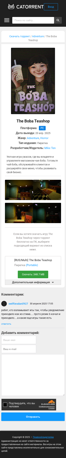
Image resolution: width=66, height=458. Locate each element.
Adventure (38, 36)
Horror (44, 138)
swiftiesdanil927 (18, 303)
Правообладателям (43, 437)
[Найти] (58, 20)
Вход (51, 6)
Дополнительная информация (31, 282)
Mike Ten (50, 148)
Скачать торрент (19, 36)
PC (42, 128)
